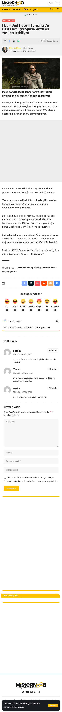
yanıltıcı (13, 272)
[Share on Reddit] (44, 283)
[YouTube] (27, 692)
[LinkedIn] (35, 692)
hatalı (53, 267)
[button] (53, 705)
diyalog (37, 267)
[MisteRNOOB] (31, 685)
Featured (46, 267)
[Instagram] (57, 321)
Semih (17, 350)
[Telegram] (39, 692)
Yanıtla (54, 351)
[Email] (50, 283)
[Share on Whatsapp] (18, 41)
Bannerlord (21, 267)
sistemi (5, 272)
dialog (30, 267)
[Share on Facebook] (9, 41)
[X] (23, 692)
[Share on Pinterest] (37, 283)
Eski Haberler (8, 20)
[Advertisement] (31, 151)
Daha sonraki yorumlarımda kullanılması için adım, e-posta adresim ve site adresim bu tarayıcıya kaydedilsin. (32, 479)
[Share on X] (14, 41)
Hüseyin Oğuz (14, 48)
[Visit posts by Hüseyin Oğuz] (6, 321)
